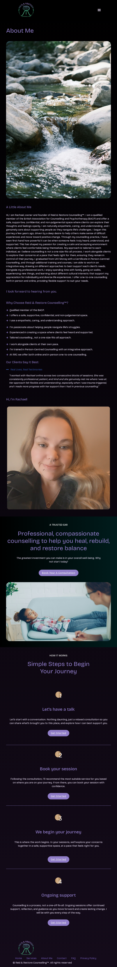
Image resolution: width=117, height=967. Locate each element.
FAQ (73, 958)
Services (32, 958)
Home (18, 958)
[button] (58, 369)
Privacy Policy (88, 958)
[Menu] (99, 10)
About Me (46, 958)
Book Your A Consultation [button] (58, 572)
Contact (62, 958)
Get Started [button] (58, 733)
